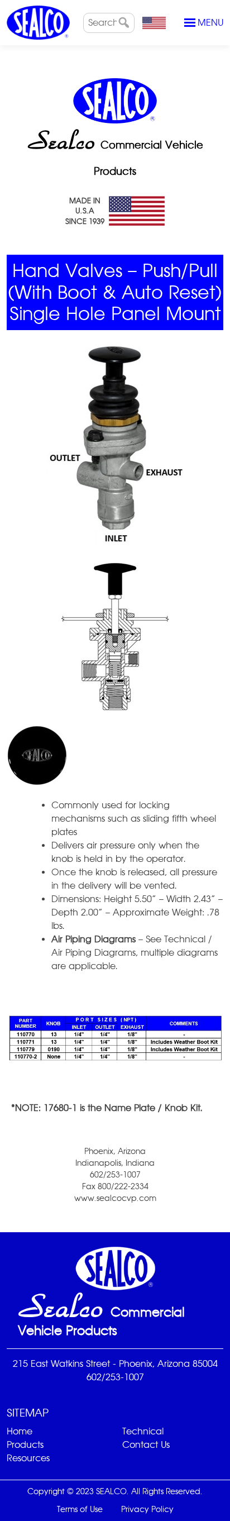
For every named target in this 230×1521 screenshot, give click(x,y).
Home (19, 1431)
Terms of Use (80, 1509)
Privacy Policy (147, 1509)
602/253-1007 (115, 1377)
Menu (210, 22)
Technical (143, 1431)
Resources (28, 1458)
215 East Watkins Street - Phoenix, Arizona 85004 (115, 1363)
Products (25, 1444)
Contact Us (146, 1444)
